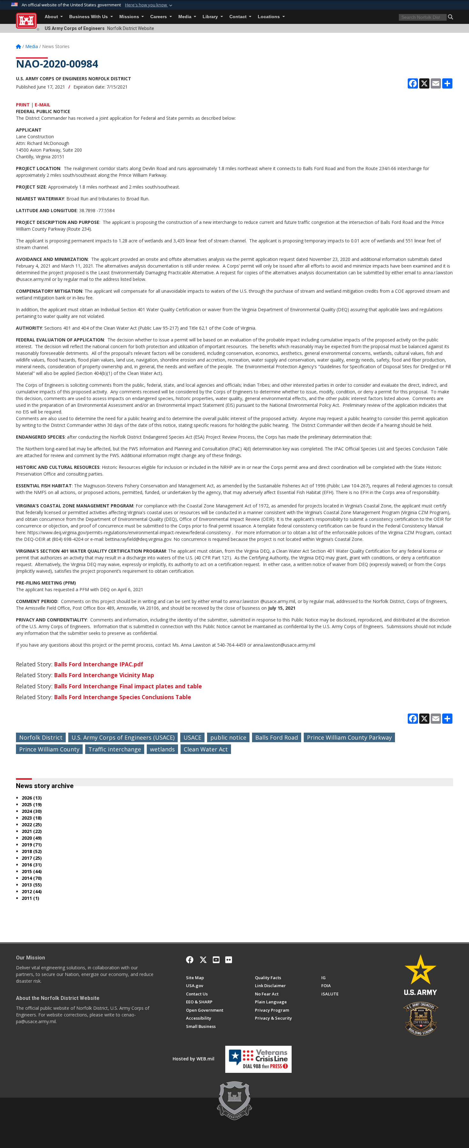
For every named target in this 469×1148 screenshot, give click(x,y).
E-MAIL (42, 105)
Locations (269, 16)
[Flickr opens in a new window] (228, 959)
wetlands (162, 749)
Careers (159, 16)
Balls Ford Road (276, 737)
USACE (192, 737)
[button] (149, 5)
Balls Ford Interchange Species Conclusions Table (122, 697)
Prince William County (49, 749)
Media (185, 16)
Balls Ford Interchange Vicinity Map (104, 675)
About (52, 16)
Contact (238, 16)
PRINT (23, 105)
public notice (228, 737)
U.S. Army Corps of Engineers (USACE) (123, 737)
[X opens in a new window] (203, 959)
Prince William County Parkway (349, 737)
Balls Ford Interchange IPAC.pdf (98, 664)
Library (211, 16)
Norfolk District (41, 737)
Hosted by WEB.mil (193, 1059)
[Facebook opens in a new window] (190, 959)
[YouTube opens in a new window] (216, 959)
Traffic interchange (114, 749)
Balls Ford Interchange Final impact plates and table (128, 686)
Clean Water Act (206, 749)
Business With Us (89, 16)
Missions (129, 16)
